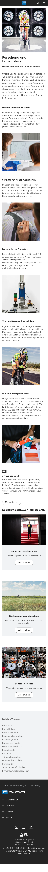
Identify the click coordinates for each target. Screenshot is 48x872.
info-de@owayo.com (36, 848)
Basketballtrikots (10, 732)
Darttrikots (7, 753)
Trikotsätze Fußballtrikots (14, 767)
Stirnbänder (8, 764)
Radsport (7, 785)
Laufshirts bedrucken (12, 736)
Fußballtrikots (8, 729)
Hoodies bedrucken (12, 760)
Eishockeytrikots (10, 739)
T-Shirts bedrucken (11, 757)
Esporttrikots (8, 750)
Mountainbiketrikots (12, 746)
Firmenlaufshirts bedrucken (15, 771)
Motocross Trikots (11, 743)
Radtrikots (7, 725)
